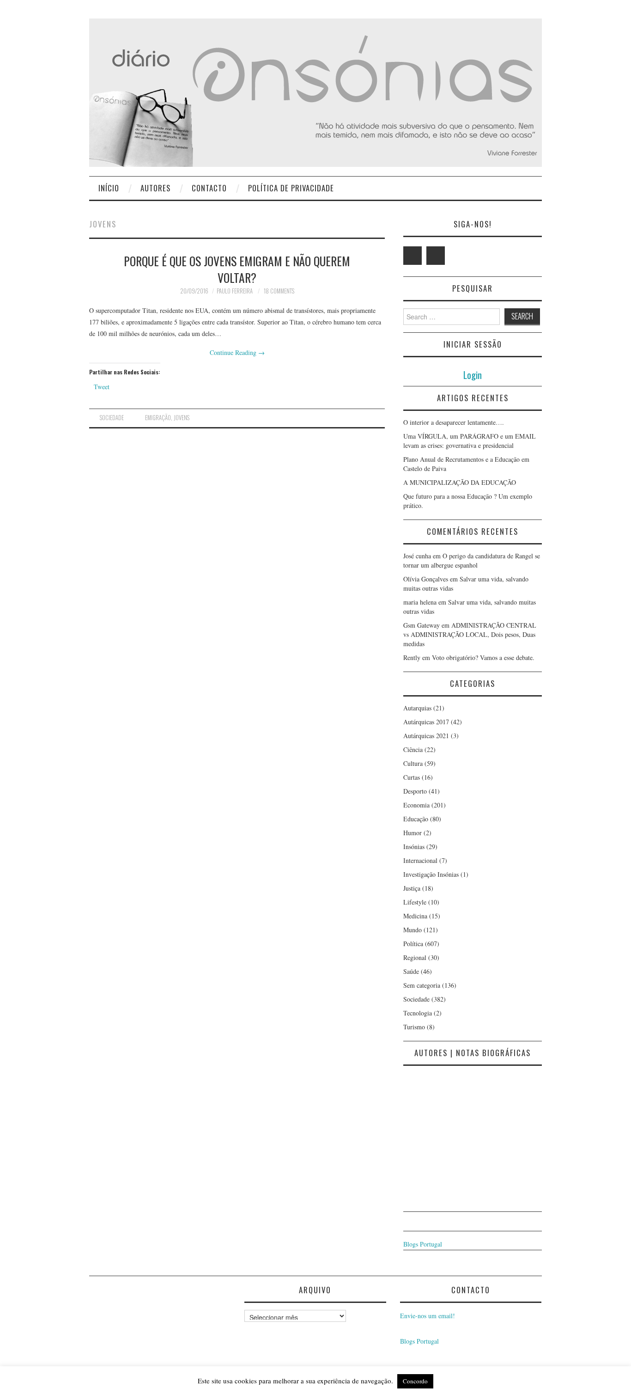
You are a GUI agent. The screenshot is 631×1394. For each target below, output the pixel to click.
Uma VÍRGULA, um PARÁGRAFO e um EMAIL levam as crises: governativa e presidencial (469, 441)
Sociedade (112, 417)
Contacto (209, 188)
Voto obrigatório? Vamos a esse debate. (483, 657)
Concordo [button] (415, 1381)
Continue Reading (237, 352)
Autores (155, 188)
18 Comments (279, 291)
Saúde (411, 971)
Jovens (181, 417)
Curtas (411, 777)
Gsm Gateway (421, 625)
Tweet (101, 386)
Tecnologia (417, 1013)
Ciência (413, 749)
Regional (414, 957)
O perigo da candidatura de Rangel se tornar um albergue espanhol (471, 560)
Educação (415, 818)
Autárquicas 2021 (426, 735)
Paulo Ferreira (235, 291)
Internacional (420, 860)
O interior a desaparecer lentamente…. (453, 422)
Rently (411, 657)
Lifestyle (414, 902)
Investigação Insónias (431, 874)
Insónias (414, 846)
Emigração (158, 417)
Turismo (414, 1026)
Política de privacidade (291, 188)
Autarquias (417, 707)
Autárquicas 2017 (426, 721)
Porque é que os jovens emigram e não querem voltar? (237, 269)
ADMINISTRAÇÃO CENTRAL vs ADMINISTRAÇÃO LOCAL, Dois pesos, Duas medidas (469, 634)
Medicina (415, 915)
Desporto (415, 791)
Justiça (411, 888)
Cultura (413, 763)
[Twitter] (412, 255)
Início (108, 188)
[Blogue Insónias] (315, 91)
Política (413, 943)
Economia (416, 805)
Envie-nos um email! (427, 1315)
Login (472, 374)
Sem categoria (421, 985)
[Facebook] (435, 255)
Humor (412, 832)
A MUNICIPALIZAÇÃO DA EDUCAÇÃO (459, 482)
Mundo (412, 929)
